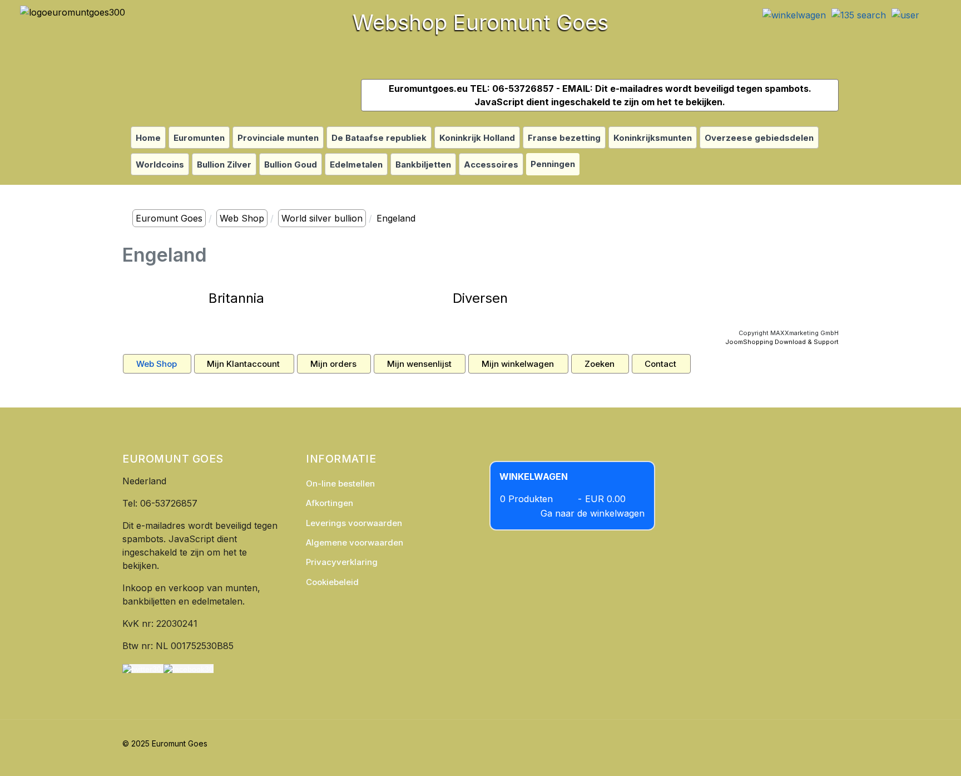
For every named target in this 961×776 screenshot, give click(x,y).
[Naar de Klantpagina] (905, 11)
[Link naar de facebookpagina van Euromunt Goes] (189, 668)
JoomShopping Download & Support (782, 342)
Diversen (480, 298)
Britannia (236, 298)
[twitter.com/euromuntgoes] (141, 668)
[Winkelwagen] (794, 11)
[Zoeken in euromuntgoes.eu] (859, 11)
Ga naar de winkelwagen (593, 513)
